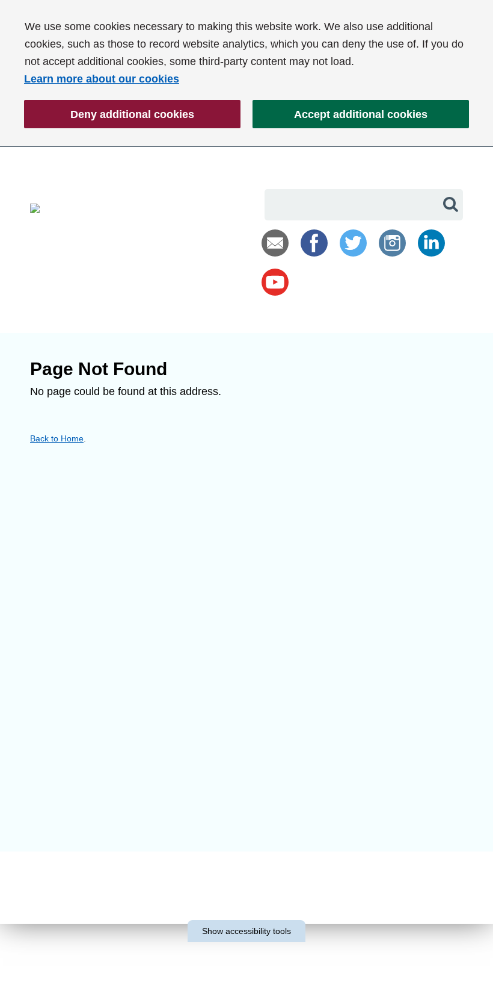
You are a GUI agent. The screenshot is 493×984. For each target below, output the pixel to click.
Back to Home (57, 438)
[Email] (275, 243)
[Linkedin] (431, 243)
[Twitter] (353, 243)
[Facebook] (314, 243)
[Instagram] (392, 243)
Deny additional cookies (109, 118)
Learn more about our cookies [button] (101, 79)
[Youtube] (275, 282)
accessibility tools (246, 931)
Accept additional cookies (340, 118)
